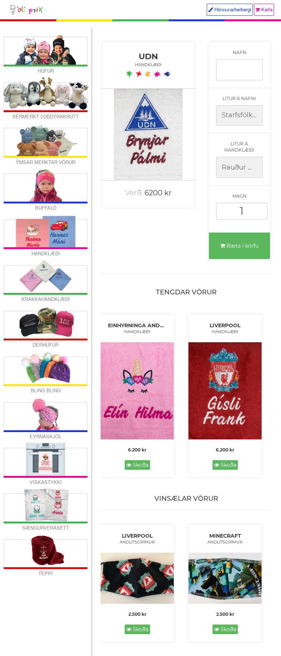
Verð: (134, 192)
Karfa (266, 9)
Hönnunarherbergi (232, 9)
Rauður (234, 167)
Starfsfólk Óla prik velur (242, 115)
